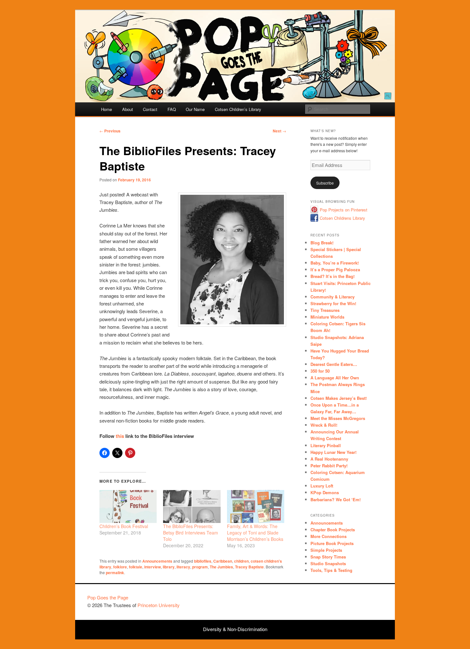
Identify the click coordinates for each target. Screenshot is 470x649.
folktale (135, 567)
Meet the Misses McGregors (337, 418)
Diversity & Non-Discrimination (235, 629)
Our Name (195, 109)
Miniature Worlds (327, 317)
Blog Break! (321, 243)
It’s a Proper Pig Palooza (335, 269)
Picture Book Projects (332, 543)
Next (279, 131)
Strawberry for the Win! (333, 303)
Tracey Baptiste (249, 567)
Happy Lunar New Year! (333, 452)
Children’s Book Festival (123, 526)
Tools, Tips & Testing (331, 570)
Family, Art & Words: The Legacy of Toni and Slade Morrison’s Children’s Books (255, 532)
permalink (115, 572)
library (169, 567)
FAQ (172, 109)
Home (106, 109)
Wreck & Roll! (323, 425)
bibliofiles (202, 561)
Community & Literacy (332, 297)
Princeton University (359, 600)
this (120, 435)
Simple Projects (326, 550)
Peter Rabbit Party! (329, 466)
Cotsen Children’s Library (238, 109)
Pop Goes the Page (107, 597)
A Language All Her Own (334, 378)
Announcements (157, 561)
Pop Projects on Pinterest (343, 210)
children (241, 561)
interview (152, 567)
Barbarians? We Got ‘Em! (335, 499)
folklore (120, 567)
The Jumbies (221, 567)
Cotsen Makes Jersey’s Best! (338, 398)
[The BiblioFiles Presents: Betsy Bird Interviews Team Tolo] (191, 506)
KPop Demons (324, 492)
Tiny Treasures (325, 310)
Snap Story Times (328, 557)
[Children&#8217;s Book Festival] (128, 506)
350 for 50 (320, 371)
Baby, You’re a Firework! (334, 263)
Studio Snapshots (328, 563)
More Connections (328, 536)
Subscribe (325, 183)
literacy (183, 567)
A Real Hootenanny (329, 459)
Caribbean (222, 561)
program (200, 567)
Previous (110, 131)
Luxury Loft (321, 486)
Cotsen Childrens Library (342, 218)
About (127, 109)
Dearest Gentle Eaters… (333, 364)
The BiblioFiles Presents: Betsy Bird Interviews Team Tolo (190, 532)
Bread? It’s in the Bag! (332, 276)
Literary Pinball (325, 445)
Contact (150, 109)
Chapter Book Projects (332, 529)
